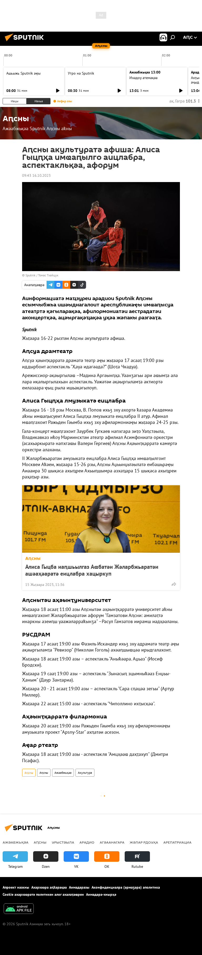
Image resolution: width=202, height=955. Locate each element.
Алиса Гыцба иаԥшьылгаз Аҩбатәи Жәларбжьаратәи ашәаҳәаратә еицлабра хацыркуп (91, 570)
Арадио (86, 842)
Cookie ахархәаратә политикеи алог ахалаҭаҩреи (43, 894)
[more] (174, 584)
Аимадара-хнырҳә (101, 894)
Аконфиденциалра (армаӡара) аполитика (126, 887)
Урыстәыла (63, 842)
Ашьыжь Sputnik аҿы (23, 73)
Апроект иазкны (16, 887)
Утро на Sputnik (81, 73)
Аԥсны (33, 558)
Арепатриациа (177, 842)
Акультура (85, 773)
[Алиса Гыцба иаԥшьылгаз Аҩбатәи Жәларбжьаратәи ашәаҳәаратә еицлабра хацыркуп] (101, 519)
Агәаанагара (112, 842)
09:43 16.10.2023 (36, 175)
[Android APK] (19, 909)
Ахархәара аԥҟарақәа (49, 887)
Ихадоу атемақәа (143, 77)
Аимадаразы (79, 887)
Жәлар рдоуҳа (144, 842)
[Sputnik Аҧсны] (26, 42)
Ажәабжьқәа (63, 773)
